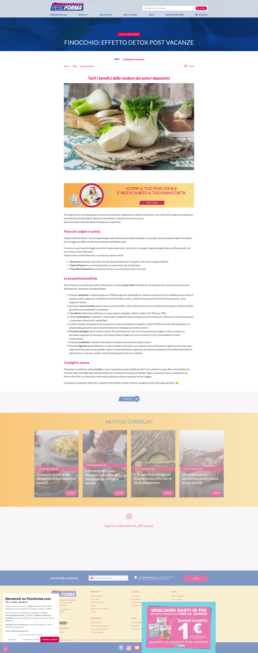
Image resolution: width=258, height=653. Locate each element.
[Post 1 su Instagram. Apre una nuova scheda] (46, 547)
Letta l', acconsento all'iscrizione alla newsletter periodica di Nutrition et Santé (156, 578)
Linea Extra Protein (138, 605)
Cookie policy (83, 640)
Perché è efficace (58, 15)
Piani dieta (96, 618)
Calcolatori (105, 15)
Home (66, 66)
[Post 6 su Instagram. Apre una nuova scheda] (184, 547)
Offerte (93, 612)
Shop (133, 618)
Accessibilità (94, 640)
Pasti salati (95, 599)
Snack (93, 605)
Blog (151, 15)
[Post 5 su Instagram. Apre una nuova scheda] (157, 547)
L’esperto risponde (174, 15)
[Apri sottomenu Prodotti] (90, 14)
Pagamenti (135, 626)
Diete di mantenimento (99, 629)
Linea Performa (137, 602)
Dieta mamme (96, 622)
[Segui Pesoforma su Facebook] (121, 647)
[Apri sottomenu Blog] (156, 14)
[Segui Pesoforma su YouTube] (137, 647)
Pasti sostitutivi (96, 596)
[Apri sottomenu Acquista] (210, 14)
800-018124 (59, 632)
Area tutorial (130, 15)
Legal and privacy (70, 640)
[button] (129, 399)
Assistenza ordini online (139, 629)
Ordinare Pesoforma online (141, 622)
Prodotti (83, 15)
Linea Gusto (135, 596)
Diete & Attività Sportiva (100, 626)
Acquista (203, 15)
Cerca (202, 8)
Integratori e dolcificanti (100, 608)
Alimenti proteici (97, 602)
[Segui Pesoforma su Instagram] (129, 647)
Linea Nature (136, 599)
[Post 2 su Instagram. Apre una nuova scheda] (74, 547)
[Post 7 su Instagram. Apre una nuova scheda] (212, 547)
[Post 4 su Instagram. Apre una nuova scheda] (129, 547)
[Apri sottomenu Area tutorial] (140, 14)
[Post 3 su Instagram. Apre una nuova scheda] (101, 547)
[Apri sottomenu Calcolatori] (114, 14)
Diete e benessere (87, 66)
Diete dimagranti (97, 632)
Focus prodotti (176, 599)
